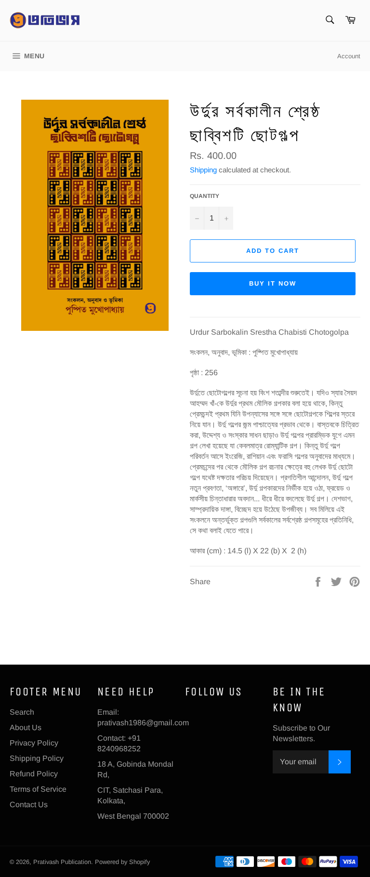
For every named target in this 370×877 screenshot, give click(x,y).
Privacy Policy (34, 743)
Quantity (204, 196)
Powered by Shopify (122, 861)
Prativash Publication (62, 861)
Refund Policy (34, 774)
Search (22, 712)
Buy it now (272, 283)
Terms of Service (38, 789)
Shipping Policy (37, 758)
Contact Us (29, 804)
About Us (25, 727)
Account (348, 56)
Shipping (203, 170)
